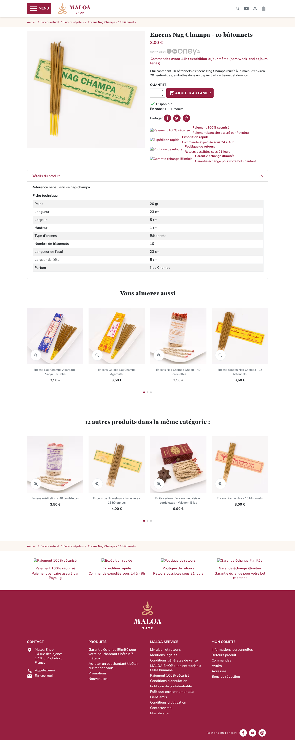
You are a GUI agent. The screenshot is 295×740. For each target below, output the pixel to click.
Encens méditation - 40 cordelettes (55, 498)
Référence (40, 187)
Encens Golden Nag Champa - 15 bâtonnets (239, 372)
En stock (157, 109)
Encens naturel (50, 546)
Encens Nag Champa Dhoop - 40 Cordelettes (178, 372)
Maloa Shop (74, 8)
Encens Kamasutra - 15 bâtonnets (240, 498)
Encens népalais (73, 546)
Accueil (31, 546)
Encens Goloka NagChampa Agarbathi (116, 372)
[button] (209, 130)
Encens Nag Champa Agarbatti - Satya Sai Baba (55, 372)
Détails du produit (46, 176)
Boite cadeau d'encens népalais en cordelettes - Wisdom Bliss (178, 500)
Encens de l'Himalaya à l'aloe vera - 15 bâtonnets (116, 500)
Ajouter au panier (190, 93)
